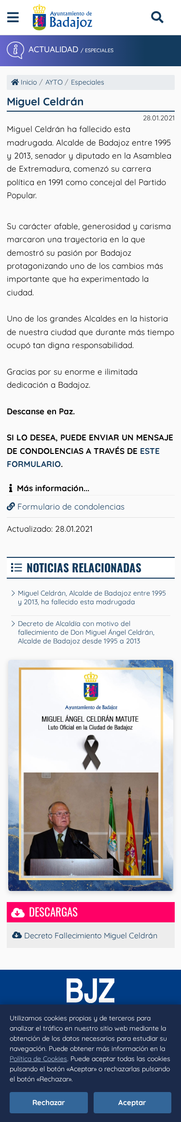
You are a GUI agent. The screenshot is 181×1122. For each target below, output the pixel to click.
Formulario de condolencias (70, 506)
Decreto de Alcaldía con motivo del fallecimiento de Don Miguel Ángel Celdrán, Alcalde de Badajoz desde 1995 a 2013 (86, 632)
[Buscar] (157, 17)
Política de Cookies (38, 1058)
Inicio (28, 82)
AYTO (54, 82)
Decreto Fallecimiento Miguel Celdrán (90, 935)
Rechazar (48, 1102)
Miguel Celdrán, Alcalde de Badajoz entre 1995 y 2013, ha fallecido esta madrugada (92, 597)
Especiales (87, 82)
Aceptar (132, 1102)
